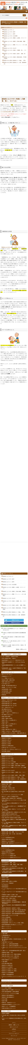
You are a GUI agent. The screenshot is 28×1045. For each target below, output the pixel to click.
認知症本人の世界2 (6, 743)
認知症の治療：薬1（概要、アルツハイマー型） (13, 832)
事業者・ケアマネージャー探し (9, 687)
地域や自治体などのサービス (9, 1008)
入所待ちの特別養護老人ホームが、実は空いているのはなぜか (14, 629)
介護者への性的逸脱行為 (8, 974)
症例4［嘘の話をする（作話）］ (9, 729)
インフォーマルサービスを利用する (10, 957)
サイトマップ (14, 1035)
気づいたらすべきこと (7, 674)
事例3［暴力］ (5, 722)
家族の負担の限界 (6, 716)
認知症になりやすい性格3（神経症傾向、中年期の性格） (14, 608)
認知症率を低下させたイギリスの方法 (11, 815)
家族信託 (4, 694)
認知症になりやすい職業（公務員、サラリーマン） (14, 247)
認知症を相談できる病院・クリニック (11, 989)
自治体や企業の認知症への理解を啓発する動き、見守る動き (14, 637)
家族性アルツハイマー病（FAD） (10, 866)
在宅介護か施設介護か (7, 963)
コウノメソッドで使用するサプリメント (11, 857)
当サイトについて (14, 1027)
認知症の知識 (5, 877)
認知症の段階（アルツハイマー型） (10, 915)
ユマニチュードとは (6, 982)
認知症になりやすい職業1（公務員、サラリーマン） (14, 588)
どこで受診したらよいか (8, 678)
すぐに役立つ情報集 (6, 988)
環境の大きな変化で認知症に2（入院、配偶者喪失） (14, 615)
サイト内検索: (5, 15)
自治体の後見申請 (6, 692)
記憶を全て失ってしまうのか (9, 747)
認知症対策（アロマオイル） (9, 789)
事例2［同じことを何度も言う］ (9, 720)
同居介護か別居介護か (7, 711)
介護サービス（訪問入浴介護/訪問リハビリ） (12, 945)
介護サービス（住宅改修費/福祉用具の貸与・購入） (14, 950)
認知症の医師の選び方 (7, 839)
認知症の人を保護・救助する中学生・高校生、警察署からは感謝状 (14, 646)
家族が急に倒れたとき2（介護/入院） (11, 956)
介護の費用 (4, 961)
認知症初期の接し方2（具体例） (9, 703)
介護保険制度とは (6, 935)
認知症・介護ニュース (21, 649)
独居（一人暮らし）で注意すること (10, 712)
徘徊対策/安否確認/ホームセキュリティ (11, 1004)
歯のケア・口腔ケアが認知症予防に (10, 796)
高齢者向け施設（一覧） (8, 952)
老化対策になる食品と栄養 (8, 787)
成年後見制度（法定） (7, 689)
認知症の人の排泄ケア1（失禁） (9, 968)
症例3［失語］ (5, 727)
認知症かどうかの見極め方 (8, 841)
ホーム (14, 1022)
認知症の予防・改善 (6, 784)
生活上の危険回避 (6, 917)
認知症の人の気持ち (6, 738)
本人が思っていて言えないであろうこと (11, 749)
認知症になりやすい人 (9, 29)
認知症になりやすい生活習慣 (10, 35)
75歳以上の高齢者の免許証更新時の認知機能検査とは (14, 633)
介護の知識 (4, 933)
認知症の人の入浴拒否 (7, 967)
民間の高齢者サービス (7, 959)
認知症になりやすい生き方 (10, 48)
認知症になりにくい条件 (9, 33)
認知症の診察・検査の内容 (8, 680)
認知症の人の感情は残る (8, 745)
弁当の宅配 (4, 999)
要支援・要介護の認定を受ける (9, 685)
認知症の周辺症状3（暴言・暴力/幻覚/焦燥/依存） (14, 911)
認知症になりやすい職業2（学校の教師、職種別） (14, 591)
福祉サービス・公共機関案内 (9, 1006)
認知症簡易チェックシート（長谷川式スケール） (13, 660)
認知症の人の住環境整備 (8, 972)
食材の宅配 (4, 1000)
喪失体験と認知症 (6, 751)
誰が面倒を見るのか (6, 709)
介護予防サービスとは (7, 942)
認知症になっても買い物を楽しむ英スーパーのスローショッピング (14, 641)
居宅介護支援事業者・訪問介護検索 (10, 991)
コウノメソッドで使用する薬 (9, 855)
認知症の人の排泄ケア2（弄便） (9, 970)
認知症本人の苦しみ (6, 740)
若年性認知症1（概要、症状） (9, 862)
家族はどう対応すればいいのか (9, 700)
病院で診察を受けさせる (8, 681)
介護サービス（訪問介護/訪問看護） (10, 943)
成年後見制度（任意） (7, 691)
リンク (14, 1031)
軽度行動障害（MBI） (7, 919)
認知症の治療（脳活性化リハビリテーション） (13, 843)
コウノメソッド (5, 835)
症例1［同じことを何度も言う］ (9, 723)
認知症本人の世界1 (6, 742)
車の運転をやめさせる (7, 714)
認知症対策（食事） (6, 786)
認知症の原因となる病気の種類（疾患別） (12, 896)
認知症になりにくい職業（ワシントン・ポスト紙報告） (14, 595)
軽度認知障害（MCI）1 (7, 920)
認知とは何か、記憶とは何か (9, 898)
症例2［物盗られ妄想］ (7, 725)
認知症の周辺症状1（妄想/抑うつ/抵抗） (11, 908)
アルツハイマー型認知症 (8, 883)
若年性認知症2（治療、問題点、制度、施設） (13, 864)
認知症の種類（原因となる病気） (10, 881)
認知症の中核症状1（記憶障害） (9, 900)
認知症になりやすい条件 (9, 31)
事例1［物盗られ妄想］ (7, 718)
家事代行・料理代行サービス (9, 1002)
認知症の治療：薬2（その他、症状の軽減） (12, 833)
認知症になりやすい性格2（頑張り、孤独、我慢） (14, 605)
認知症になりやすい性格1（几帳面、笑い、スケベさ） (14, 601)
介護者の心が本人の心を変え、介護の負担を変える (14, 733)
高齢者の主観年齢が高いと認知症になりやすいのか (14, 812)
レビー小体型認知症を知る (8, 837)
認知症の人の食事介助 (7, 965)
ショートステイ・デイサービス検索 (10, 993)
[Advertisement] (14, 81)
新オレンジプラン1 (6, 926)
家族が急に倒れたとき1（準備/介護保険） (12, 954)
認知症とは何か (5, 879)
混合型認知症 (5, 885)
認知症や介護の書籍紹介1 (8, 995)
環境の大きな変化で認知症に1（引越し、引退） (15, 60)
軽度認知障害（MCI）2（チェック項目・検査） (13, 922)
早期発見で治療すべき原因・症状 (10, 894)
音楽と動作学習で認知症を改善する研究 (11, 817)
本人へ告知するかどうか (8, 707)
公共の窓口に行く (6, 683)
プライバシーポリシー (14, 1033)
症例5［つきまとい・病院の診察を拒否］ (11, 731)
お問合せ (14, 1029)
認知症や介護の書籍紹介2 (8, 997)
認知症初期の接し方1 (7, 701)
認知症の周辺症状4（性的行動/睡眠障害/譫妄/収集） (14, 913)
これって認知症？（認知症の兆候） (10, 656)
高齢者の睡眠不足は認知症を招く (10, 814)
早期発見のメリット (6, 676)
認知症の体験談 (5, 1013)
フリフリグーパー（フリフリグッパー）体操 (12, 794)
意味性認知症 (5, 886)
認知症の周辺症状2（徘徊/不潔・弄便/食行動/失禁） (14, 909)
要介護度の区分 (5, 937)
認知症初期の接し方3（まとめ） (9, 705)
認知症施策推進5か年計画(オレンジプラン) (12, 924)
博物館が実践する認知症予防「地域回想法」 (12, 798)
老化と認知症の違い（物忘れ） (9, 658)
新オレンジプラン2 (6, 928)
